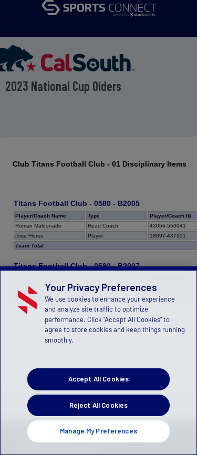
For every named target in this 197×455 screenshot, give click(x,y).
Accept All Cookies (98, 379)
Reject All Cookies (98, 405)
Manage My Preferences (98, 431)
